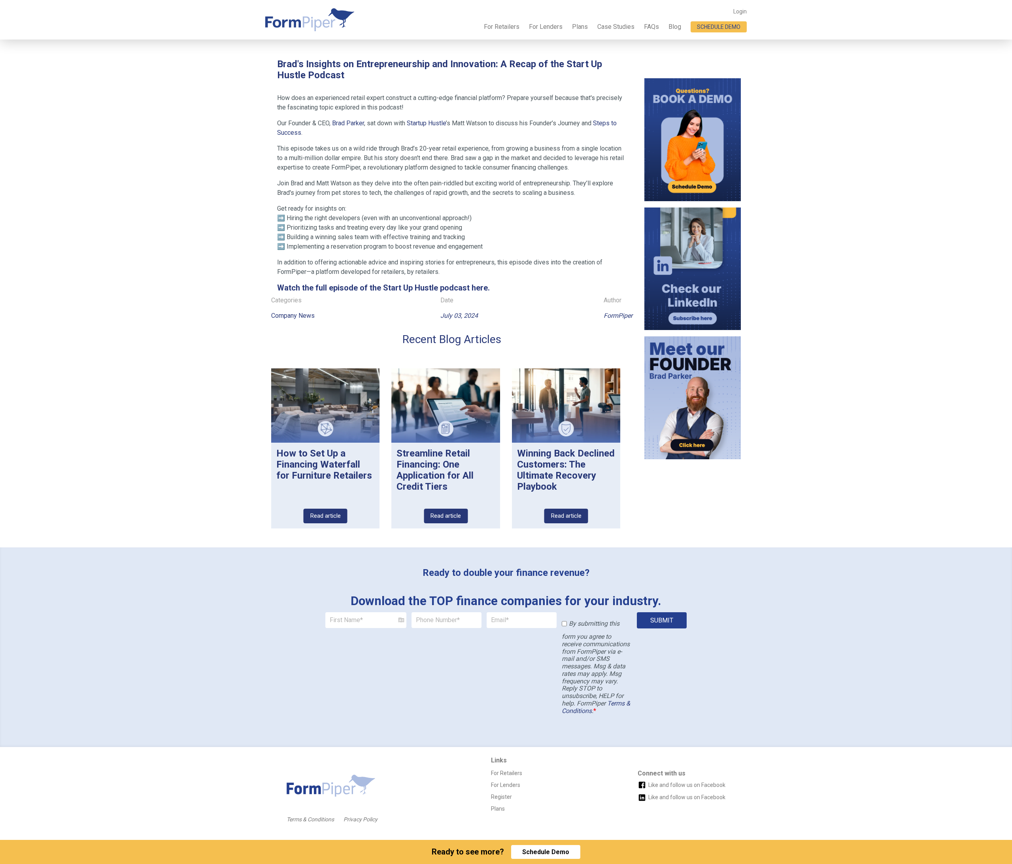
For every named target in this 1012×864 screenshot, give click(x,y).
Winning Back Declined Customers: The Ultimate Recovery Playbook (566, 470)
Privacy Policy (361, 819)
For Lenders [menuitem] (546, 26)
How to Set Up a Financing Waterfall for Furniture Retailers (324, 464)
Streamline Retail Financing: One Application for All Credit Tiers (435, 470)
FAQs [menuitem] (651, 26)
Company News (293, 315)
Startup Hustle (426, 123)
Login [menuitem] (740, 11)
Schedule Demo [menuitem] (718, 27)
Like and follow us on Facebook (686, 785)
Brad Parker (348, 123)
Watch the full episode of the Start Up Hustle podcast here (382, 287)
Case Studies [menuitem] (615, 26)
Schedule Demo (545, 852)
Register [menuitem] (501, 797)
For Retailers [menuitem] (501, 26)
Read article (325, 515)
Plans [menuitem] (580, 26)
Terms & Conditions (310, 819)
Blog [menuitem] (674, 26)
